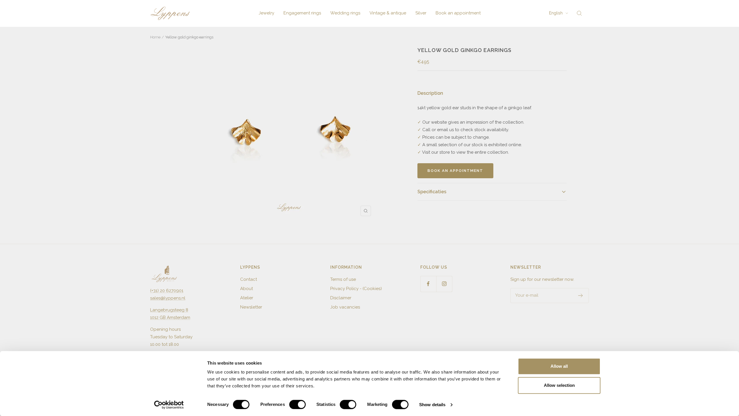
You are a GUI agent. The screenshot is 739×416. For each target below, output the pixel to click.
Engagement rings (302, 13)
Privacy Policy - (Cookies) (356, 288)
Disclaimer (340, 297)
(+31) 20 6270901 (166, 290)
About (246, 288)
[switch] (297, 404)
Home (155, 37)
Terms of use (343, 279)
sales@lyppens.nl (167, 298)
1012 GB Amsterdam (170, 317)
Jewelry (266, 13)
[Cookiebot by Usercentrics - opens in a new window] (169, 404)
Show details (432, 404)
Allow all (559, 366)
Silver (420, 13)
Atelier (246, 297)
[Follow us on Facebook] (428, 284)
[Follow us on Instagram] (444, 284)
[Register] (580, 296)
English (556, 13)
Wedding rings (345, 13)
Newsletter (251, 307)
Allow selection (559, 385)
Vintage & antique (388, 13)
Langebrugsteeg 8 (169, 310)
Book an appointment (458, 13)
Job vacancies (345, 307)
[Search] (579, 13)
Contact (248, 279)
